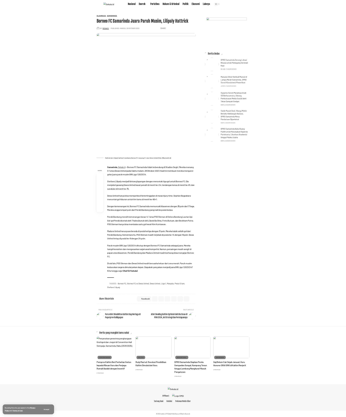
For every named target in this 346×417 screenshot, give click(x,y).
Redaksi (106, 28)
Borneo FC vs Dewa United (138, 283)
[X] (169, 405)
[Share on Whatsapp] (181, 28)
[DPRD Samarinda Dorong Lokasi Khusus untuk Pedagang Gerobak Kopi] (212, 64)
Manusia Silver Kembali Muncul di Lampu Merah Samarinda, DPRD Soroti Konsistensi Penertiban (234, 80)
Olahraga (101, 16)
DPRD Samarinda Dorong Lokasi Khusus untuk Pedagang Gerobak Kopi (234, 63)
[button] (46, 409)
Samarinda (112, 16)
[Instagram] (174, 405)
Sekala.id (122, 167)
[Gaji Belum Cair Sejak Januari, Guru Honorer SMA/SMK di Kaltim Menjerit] (231, 347)
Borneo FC (122, 283)
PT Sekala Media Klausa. (172, 414)
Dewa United (155, 283)
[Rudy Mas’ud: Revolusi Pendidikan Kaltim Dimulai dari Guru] (154, 347)
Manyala (170, 283)
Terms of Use (17, 411)
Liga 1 (163, 283)
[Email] (185, 28)
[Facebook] (165, 405)
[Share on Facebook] (169, 28)
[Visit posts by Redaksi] (98, 28)
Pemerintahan (104, 357)
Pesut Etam (179, 283)
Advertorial (182, 357)
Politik (141, 357)
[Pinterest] (179, 405)
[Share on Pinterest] (177, 28)
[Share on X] (173, 28)
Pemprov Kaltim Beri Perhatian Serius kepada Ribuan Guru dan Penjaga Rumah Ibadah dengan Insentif (114, 365)
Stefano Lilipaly (113, 287)
